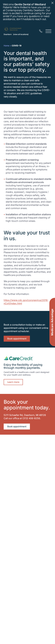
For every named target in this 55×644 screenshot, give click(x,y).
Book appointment (16, 338)
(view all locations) (20, 34)
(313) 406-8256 (31, 418)
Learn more (13, 382)
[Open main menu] (48, 31)
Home (6, 45)
